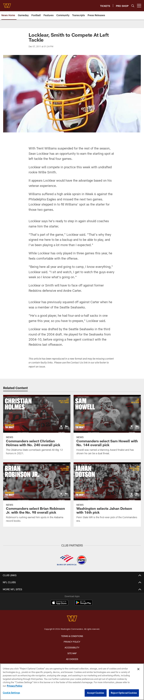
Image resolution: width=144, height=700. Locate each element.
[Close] (138, 669)
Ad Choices (72, 659)
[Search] (132, 5)
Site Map (72, 653)
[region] (72, 681)
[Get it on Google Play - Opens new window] (83, 604)
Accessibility (72, 647)
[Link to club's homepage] (7, 4)
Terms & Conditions (72, 636)
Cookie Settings (11, 692)
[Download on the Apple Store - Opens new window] (59, 603)
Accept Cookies (95, 692)
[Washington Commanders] (72, 619)
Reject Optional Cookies (124, 692)
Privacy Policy (72, 641)
